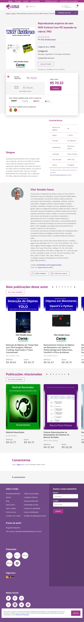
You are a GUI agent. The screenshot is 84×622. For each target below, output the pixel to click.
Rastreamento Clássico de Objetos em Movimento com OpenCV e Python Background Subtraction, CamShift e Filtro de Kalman (59, 349)
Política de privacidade (31, 494)
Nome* (55, 492)
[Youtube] (21, 604)
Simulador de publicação (35, 516)
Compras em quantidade (32, 508)
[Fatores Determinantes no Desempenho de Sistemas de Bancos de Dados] (61, 407)
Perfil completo (40, 273)
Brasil (10, 1)
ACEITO (75, 613)
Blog (7, 501)
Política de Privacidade (22, 615)
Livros (13, 13)
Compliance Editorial (30, 497)
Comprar (56, 88)
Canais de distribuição (31, 512)
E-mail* (55, 501)
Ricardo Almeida (11, 436)
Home (8, 13)
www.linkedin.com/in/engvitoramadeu (49, 265)
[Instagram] (21, 598)
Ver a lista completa (15, 292)
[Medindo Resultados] (23, 407)
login (18, 464)
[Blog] (28, 604)
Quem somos (10, 505)
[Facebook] (14, 598)
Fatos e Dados (11, 508)
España (25, 1)
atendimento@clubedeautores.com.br (61, 175)
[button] (53, 287)
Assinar (58, 511)
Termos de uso (11, 512)
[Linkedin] (14, 604)
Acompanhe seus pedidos (69, 1)
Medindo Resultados (15, 432)
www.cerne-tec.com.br (45, 267)
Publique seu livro (51, 1)
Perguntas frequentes (13, 528)
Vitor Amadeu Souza (48, 39)
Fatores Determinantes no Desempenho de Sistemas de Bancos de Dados (56, 435)
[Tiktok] (8, 604)
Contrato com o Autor (13, 516)
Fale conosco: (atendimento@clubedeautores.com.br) (23, 531)
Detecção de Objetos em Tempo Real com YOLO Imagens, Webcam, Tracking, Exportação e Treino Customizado (22, 349)
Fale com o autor (61, 273)
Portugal (18, 1)
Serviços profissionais (31, 501)
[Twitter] (8, 598)
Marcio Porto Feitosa (51, 441)
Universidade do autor (31, 505)
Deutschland (35, 1)
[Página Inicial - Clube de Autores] (12, 7)
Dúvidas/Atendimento (13, 494)
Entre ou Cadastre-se (67, 6)
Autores (8, 497)
